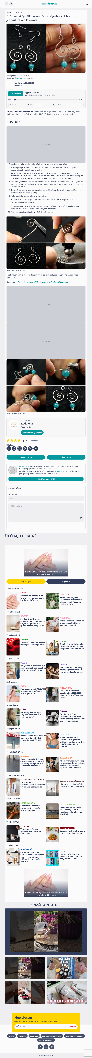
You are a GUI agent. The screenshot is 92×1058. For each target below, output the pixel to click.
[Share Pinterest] (25, 448)
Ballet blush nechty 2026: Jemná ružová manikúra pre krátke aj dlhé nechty (33, 598)
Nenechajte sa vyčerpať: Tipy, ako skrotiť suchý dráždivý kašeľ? (31, 714)
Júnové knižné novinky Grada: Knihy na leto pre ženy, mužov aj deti (71, 856)
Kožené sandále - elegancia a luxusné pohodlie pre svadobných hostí (72, 623)
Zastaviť (13, 105)
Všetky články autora (32, 432)
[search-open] (11, 4)
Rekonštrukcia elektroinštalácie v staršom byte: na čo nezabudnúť (32, 784)
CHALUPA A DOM (27, 803)
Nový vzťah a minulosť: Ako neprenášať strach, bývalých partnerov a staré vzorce (33, 668)
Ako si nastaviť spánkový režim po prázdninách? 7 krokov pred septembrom (71, 669)
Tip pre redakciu (46, 1040)
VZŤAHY (23, 663)
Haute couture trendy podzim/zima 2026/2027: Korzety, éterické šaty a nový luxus (72, 694)
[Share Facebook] (9, 448)
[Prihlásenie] (6, 4)
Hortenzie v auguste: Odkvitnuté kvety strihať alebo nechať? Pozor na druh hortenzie (71, 600)
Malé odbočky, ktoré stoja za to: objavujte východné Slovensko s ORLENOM (33, 738)
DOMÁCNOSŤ (26, 756)
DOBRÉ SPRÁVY (27, 733)
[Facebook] (51, 1046)
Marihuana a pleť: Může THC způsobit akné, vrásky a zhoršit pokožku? (33, 691)
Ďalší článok (66, 457)
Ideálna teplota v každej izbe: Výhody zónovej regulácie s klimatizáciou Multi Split (71, 810)
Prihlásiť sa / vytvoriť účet (46, 479)
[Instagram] (40, 1046)
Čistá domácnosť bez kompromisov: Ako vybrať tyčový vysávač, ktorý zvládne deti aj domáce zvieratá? (32, 856)
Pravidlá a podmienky (52, 1036)
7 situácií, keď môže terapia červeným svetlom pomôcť (32, 643)
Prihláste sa (24, 466)
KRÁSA (23, 593)
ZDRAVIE (24, 639)
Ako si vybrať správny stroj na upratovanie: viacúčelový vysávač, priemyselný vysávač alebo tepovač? (72, 764)
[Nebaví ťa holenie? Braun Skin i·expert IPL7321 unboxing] (25, 992)
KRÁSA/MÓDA (17, 12)
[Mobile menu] (87, 4)
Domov (9, 12)
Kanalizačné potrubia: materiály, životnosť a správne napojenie (30, 808)
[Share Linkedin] (30, 448)
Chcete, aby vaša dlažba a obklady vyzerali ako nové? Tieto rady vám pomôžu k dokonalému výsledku (32, 762)
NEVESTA (24, 616)
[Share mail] (35, 448)
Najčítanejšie (26, 581)
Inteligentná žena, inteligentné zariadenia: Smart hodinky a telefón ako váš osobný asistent (72, 717)
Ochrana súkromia (74, 1036)
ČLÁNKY (24, 709)
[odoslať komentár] (80, 518)
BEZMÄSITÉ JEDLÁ (67, 828)
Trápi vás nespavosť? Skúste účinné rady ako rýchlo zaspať (43, 282)
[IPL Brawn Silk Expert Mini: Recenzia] (67, 992)
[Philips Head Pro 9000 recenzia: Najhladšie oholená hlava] (67, 968)
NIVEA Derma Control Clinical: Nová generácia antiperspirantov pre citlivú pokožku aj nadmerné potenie (72, 742)
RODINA (63, 664)
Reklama (34, 1036)
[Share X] (19, 448)
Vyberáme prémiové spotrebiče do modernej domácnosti (31, 831)
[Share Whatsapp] (14, 448)
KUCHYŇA (24, 826)
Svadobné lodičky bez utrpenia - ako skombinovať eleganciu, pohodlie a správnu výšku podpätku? (32, 622)
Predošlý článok (26, 457)
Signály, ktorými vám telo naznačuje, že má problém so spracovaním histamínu (72, 646)
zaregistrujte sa (63, 471)
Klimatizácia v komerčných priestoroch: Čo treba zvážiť (72, 785)
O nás (11, 1036)
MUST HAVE (65, 618)
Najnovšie (66, 581)
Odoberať (72, 1027)
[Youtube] (46, 1046)
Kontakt (22, 1036)
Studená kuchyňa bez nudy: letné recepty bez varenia (72, 832)
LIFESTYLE (64, 594)
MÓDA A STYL (66, 688)
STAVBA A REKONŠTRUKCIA (32, 779)
